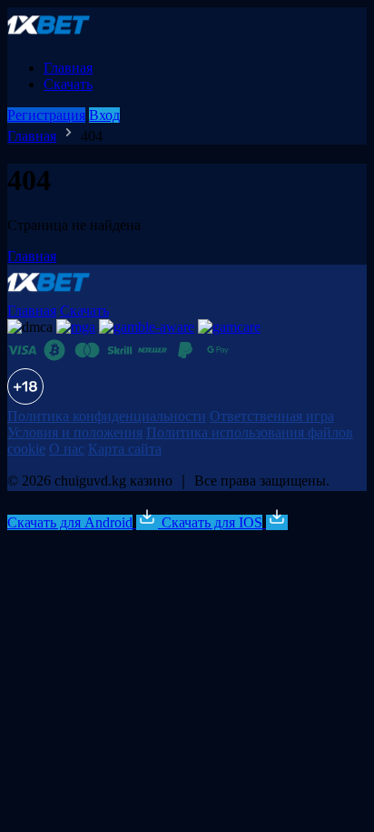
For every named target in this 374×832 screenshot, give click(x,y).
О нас (66, 448)
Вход (104, 115)
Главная (68, 67)
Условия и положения (75, 432)
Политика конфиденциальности (106, 416)
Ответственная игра (272, 416)
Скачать (68, 84)
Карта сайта (125, 448)
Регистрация (46, 115)
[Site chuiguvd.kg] (58, 37)
